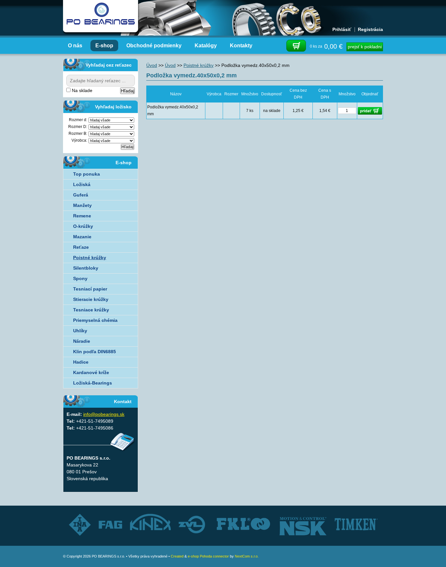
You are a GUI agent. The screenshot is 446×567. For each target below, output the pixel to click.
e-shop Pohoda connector (208, 556)
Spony (80, 278)
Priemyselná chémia (95, 320)
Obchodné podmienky (154, 45)
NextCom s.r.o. (247, 556)
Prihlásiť (341, 29)
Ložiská (81, 184)
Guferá (80, 194)
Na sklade (81, 90)
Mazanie (82, 236)
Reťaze (81, 247)
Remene (82, 215)
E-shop (104, 45)
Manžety (82, 205)
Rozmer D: (77, 126)
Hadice (80, 362)
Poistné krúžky (198, 65)
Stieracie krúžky (90, 299)
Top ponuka (86, 174)
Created (177, 556)
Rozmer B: (78, 133)
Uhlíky (80, 330)
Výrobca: (79, 140)
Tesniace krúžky (91, 309)
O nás (75, 45)
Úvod (151, 65)
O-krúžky (83, 226)
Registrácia (370, 29)
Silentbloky (85, 268)
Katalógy (206, 45)
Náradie (81, 341)
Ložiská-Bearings (92, 383)
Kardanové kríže (91, 372)
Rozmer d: (78, 120)
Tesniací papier (90, 288)
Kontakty (241, 45)
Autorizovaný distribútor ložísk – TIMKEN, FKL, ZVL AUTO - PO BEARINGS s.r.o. (100, 16)
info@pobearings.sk (103, 414)
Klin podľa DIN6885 (94, 351)
